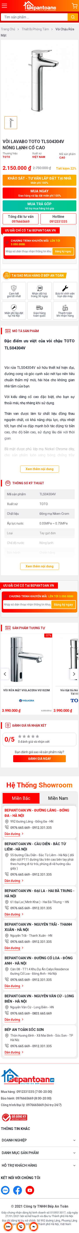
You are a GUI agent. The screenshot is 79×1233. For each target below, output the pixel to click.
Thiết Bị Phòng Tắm (36, 29)
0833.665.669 (42, 1013)
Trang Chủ (8, 29)
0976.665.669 (20, 827)
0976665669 (24, 1098)
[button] (5, 674)
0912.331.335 (42, 827)
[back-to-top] (71, 1206)
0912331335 (25, 1091)
